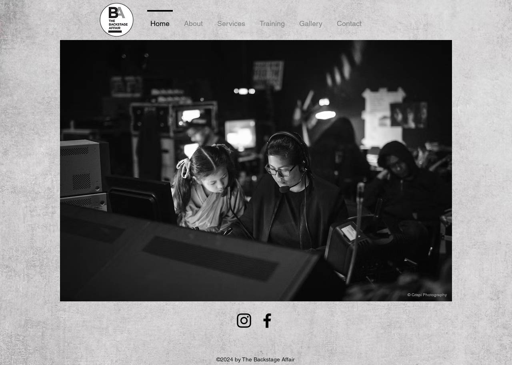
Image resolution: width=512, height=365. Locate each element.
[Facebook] (267, 320)
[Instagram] (244, 320)
